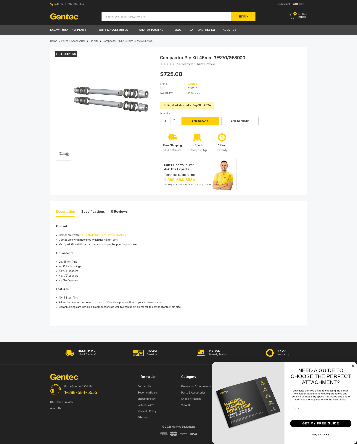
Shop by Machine (151, 29)
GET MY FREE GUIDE (320, 423)
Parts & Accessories (113, 29)
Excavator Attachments (68, 29)
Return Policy (146, 405)
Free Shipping (86, 350)
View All (185, 405)
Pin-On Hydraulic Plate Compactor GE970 (104, 235)
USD (302, 4)
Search (243, 16)
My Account (284, 4)
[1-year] (269, 353)
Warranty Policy (147, 411)
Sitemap (143, 417)
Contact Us (144, 386)
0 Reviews (119, 212)
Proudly (152, 350)
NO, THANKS (321, 434)
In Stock (214, 350)
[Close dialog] (353, 366)
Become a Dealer (148, 392)
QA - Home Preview (202, 29)
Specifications (93, 212)
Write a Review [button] (206, 64)
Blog (178, 29)
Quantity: (165, 113)
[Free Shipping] (69, 353)
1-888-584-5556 (179, 180)
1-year (282, 350)
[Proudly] (138, 353)
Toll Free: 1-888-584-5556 (69, 4)
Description (65, 212)
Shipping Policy (147, 398)
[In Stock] (200, 353)
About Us (229, 29)
